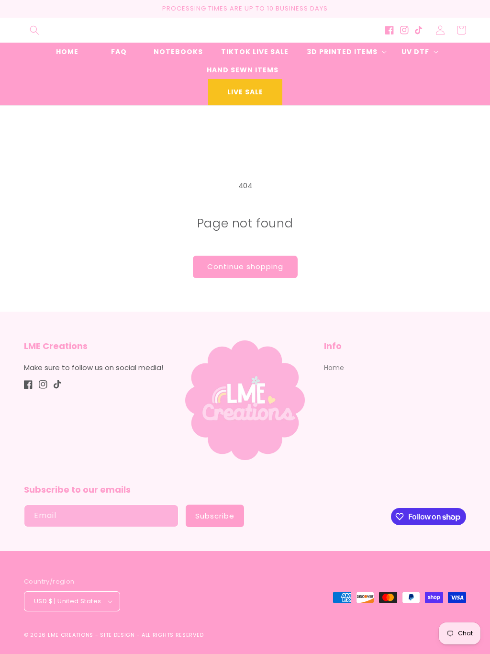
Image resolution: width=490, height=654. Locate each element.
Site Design (117, 635)
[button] (34, 30)
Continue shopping (245, 266)
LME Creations (70, 635)
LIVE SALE (245, 92)
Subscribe (214, 516)
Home (334, 367)
